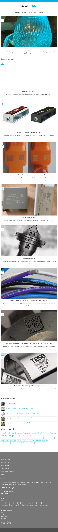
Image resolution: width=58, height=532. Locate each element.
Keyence (49, 503)
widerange (44, 440)
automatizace (35, 433)
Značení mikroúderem (7, 471)
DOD (6, 435)
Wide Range (41, 505)
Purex (20, 505)
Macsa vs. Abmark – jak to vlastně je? (29, 132)
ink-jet (31, 435)
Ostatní (3, 474)
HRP (27, 435)
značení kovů (23, 443)
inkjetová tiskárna (38, 435)
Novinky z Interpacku (12, 403)
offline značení (10, 438)
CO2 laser (47, 433)
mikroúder (49, 435)
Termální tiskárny (21, 440)
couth (34, 503)
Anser (8, 433)
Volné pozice (5, 493)
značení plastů (30, 443)
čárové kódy (37, 443)
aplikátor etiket (27, 433)
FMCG (10, 435)
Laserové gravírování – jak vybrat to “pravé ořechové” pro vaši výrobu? (29, 343)
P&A (16, 438)
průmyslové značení (38, 438)
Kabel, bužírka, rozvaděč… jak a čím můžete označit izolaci (29, 300)
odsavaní (4, 438)
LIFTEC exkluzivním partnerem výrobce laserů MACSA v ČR (22, 413)
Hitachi (44, 503)
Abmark (3, 503)
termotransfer (13, 440)
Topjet (31, 505)
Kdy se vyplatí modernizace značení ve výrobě (19, 418)
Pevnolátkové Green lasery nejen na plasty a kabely (29, 175)
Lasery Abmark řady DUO (29, 91)
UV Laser (31, 440)
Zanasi (46, 505)
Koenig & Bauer (5, 505)
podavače (30, 438)
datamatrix (53, 433)
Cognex (29, 503)
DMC (3, 435)
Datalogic (39, 503)
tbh (24, 505)
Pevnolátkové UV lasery (29, 49)
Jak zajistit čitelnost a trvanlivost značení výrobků (19, 408)
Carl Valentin (24, 503)
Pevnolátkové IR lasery (29, 217)
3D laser (3, 433)
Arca (12, 503)
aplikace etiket (19, 433)
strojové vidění (5, 440)
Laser (44, 435)
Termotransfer (5, 465)
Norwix (15, 505)
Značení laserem (5, 459)
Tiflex (27, 505)
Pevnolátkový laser (22, 438)
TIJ (27, 440)
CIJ (43, 433)
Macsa (11, 505)
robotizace (51, 438)
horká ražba (22, 435)
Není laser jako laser (29, 258)
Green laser (15, 435)
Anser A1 (12, 433)
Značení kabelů (15, 443)
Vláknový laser (38, 440)
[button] (2, 5)
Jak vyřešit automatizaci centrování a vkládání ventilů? (21, 423)
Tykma (35, 505)
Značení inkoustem (6, 443)
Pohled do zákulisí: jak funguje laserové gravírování (29, 386)
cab (40, 433)
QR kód (46, 438)
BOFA (15, 503)
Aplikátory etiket (5, 468)
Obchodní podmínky (7, 491)
